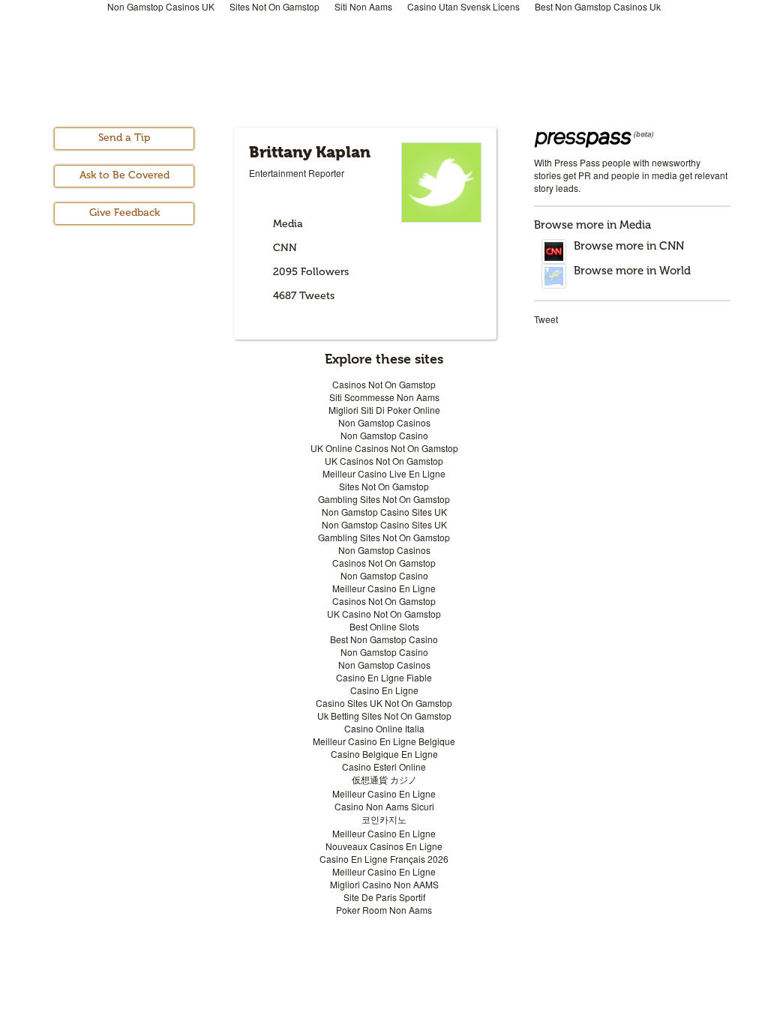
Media (288, 223)
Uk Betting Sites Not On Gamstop (384, 715)
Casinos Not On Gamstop (384, 384)
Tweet (546, 319)
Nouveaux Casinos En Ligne (384, 846)
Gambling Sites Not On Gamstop (384, 499)
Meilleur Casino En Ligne (384, 588)
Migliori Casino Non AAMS (384, 884)
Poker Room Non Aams (384, 909)
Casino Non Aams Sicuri (384, 806)
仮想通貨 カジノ (384, 779)
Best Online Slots (384, 626)
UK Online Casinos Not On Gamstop (384, 448)
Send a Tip (124, 137)
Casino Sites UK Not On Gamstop (384, 702)
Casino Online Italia (384, 728)
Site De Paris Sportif (384, 897)
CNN (285, 247)
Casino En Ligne (384, 690)
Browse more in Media (592, 225)
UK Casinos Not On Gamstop (384, 460)
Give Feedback (124, 212)
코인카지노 (384, 819)
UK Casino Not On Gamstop (384, 613)
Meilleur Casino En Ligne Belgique (384, 741)
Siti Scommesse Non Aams (384, 397)
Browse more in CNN (629, 246)
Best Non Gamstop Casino (384, 639)
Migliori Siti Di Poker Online (384, 409)
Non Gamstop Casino (384, 435)
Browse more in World (632, 270)
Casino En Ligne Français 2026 (384, 858)
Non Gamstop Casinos (384, 422)
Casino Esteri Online (384, 766)
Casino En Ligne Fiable (384, 677)
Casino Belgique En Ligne (384, 753)
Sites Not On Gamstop (384, 486)
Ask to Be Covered (125, 175)
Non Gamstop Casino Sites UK (384, 511)
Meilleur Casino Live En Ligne (384, 473)
